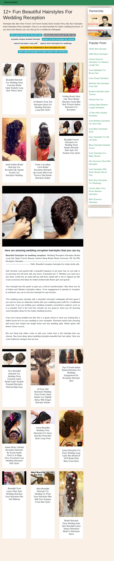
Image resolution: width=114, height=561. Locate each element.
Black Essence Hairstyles (95, 200)
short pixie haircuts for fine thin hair (26, 35)
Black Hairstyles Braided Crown (99, 146)
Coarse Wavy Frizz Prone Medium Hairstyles (97, 191)
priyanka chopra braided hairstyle (25, 39)
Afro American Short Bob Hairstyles (100, 162)
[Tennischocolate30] (100, 20)
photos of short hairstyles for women (58, 39)
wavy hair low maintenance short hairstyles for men (43, 47)
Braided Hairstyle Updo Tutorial (99, 92)
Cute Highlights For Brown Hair (97, 71)
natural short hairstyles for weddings (56, 43)
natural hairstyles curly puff (25, 43)
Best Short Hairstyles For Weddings (98, 181)
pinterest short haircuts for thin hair (59, 35)
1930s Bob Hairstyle (97, 49)
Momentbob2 (11, 2)
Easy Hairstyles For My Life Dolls (99, 138)
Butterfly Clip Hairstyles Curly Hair (99, 84)
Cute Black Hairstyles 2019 (98, 130)
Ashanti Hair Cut (96, 99)
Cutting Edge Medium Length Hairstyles (98, 106)
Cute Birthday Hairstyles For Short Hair (99, 122)
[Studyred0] (100, 33)
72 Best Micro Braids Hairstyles (98, 114)
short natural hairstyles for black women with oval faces (43, 52)
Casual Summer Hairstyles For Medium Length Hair (99, 62)
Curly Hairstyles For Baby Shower (97, 154)
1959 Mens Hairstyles (98, 54)
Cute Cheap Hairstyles (99, 78)
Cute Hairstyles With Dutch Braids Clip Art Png (98, 172)
